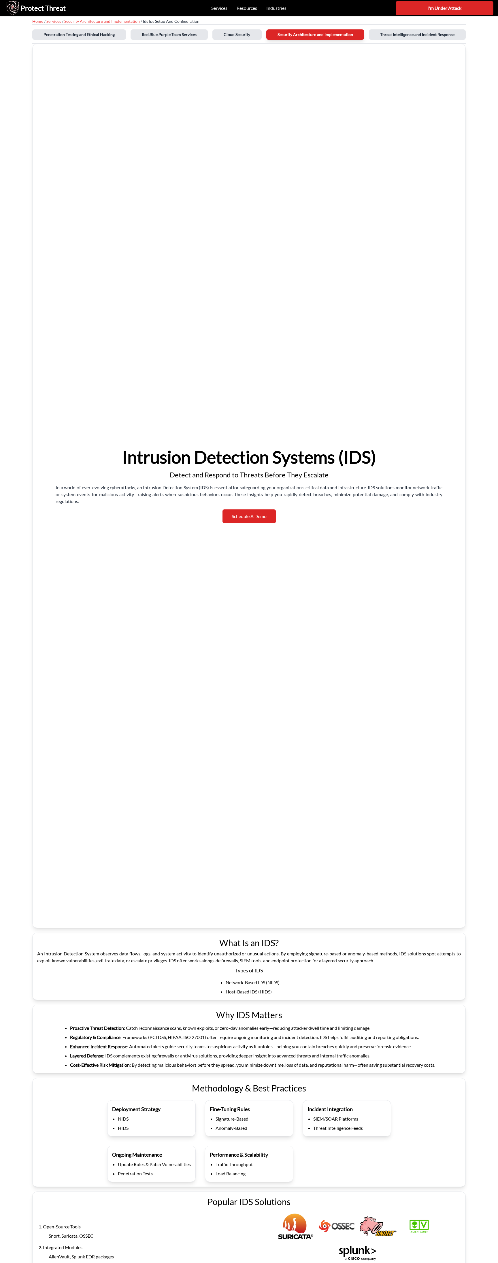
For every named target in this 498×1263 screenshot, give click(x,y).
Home (37, 21)
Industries (276, 8)
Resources (247, 8)
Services (219, 8)
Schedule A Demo (249, 516)
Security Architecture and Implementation (102, 21)
